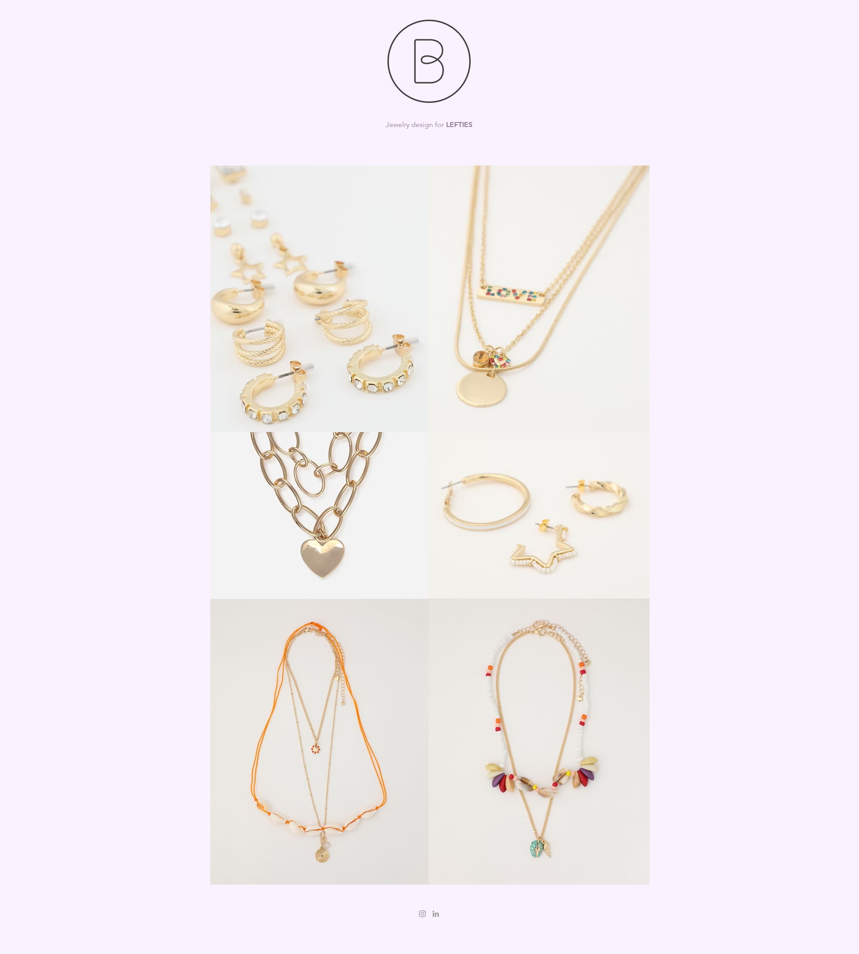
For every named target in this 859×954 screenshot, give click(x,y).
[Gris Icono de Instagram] (422, 913)
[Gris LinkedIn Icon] (435, 913)
